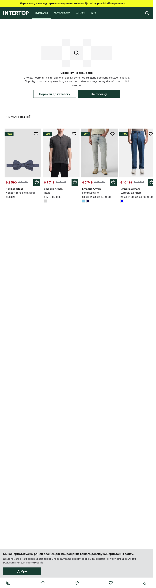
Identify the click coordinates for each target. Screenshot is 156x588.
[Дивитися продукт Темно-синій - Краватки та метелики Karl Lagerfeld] (23, 152)
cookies (49, 553)
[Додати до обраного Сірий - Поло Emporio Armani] (73, 134)
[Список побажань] (111, 583)
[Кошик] (76, 583)
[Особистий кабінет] (145, 583)
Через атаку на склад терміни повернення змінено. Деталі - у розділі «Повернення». (73, 3)
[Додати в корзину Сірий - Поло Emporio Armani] (73, 181)
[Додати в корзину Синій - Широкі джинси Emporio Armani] (148, 181)
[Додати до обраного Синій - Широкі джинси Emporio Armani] (148, 134)
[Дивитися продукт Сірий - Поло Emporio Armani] (60, 152)
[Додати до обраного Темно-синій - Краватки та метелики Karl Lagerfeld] (35, 134)
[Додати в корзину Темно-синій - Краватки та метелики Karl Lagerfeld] (36, 181)
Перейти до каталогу (54, 93)
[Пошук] (147, 13)
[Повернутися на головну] (16, 13)
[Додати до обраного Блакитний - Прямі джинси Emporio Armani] (110, 134)
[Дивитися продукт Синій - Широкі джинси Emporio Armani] (135, 152)
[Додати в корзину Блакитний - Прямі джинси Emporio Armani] (111, 181)
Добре (22, 571)
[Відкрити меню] (42, 583)
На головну (99, 93)
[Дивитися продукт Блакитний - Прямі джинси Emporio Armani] (98, 152)
